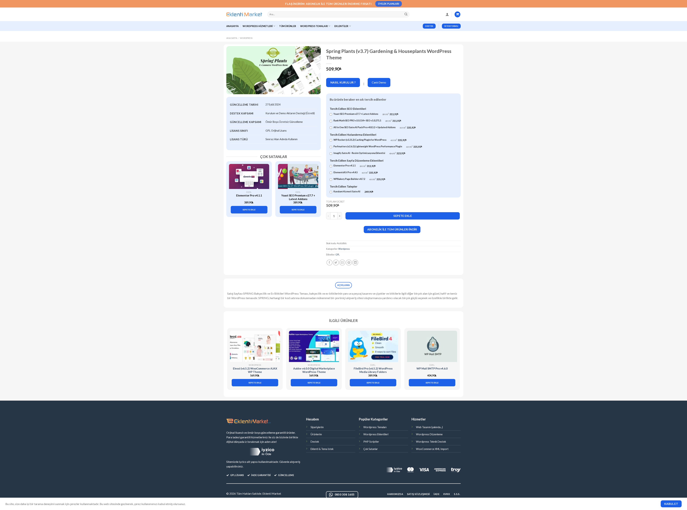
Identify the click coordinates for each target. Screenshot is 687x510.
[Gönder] (406, 14)
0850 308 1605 (345, 494)
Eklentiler (341, 26)
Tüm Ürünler (287, 26)
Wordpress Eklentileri (375, 434)
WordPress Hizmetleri (258, 26)
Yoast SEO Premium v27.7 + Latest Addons (298, 197)
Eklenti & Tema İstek (322, 448)
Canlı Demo (379, 82)
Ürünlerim (316, 434)
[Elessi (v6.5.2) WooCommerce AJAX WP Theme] (255, 346)
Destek (315, 441)
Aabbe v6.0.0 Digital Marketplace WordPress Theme (314, 370)
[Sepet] (457, 14)
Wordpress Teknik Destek (431, 441)
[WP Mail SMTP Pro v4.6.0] (432, 346)
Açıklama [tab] (343, 285)
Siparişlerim (317, 427)
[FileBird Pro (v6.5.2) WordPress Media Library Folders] (373, 346)
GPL (337, 254)
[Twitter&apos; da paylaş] (336, 262)
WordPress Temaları (314, 26)
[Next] (316, 186)
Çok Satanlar (370, 448)
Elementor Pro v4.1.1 (249, 195)
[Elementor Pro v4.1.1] (249, 176)
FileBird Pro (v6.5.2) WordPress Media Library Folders (373, 370)
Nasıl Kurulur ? (343, 82)
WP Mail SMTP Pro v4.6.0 (432, 368)
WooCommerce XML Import (432, 448)
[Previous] (231, 186)
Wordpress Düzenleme (429, 434)
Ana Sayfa (231, 38)
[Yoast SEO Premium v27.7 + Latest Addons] (298, 176)
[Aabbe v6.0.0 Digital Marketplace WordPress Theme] (314, 346)
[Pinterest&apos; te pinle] (349, 262)
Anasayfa (232, 26)
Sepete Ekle (402, 215)
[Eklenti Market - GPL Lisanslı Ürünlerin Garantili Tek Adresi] (244, 14)
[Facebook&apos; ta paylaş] (329, 262)
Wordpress (246, 38)
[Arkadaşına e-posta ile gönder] (342, 262)
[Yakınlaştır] (231, 89)
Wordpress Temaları (375, 427)
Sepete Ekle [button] (249, 209)
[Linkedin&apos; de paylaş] (355, 262)
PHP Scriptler (371, 441)
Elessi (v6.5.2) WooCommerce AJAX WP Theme (255, 370)
